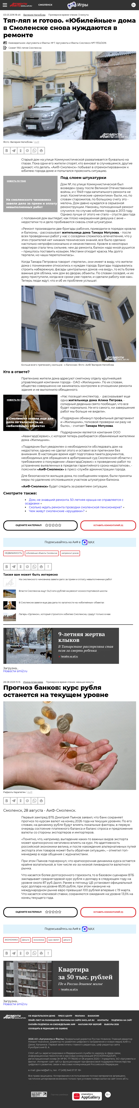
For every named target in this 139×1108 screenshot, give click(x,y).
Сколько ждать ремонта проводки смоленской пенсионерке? (75, 507)
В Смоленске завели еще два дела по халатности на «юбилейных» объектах (61, 602)
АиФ (36, 142)
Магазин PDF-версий (89, 1024)
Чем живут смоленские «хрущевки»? (57, 511)
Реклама (80, 1016)
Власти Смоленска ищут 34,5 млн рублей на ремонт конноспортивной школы (63, 591)
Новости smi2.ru (15, 671)
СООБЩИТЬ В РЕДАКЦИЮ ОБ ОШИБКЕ (48, 1028)
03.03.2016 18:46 (11, 14)
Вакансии (93, 1016)
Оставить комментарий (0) (108, 525)
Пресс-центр (65, 1016)
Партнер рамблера (59, 1094)
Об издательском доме (41, 1016)
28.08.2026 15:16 (11, 682)
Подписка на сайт (121, 1020)
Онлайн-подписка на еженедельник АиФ (51, 1024)
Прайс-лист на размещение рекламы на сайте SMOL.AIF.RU (61, 1020)
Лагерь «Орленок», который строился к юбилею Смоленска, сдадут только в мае (64, 614)
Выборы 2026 (111, 1024)
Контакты (102, 1020)
